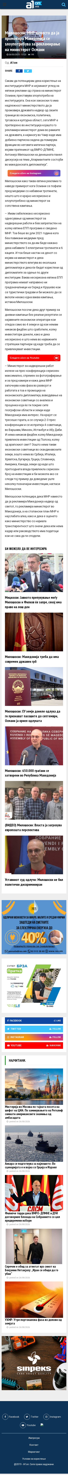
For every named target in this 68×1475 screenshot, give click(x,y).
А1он (13, 62)
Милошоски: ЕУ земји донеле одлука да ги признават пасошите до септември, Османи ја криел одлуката (32, 716)
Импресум (34, 1438)
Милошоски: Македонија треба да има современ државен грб (32, 659)
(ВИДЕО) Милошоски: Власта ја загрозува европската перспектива (33, 827)
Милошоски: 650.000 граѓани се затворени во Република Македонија (30, 773)
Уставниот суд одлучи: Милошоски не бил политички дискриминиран (34, 882)
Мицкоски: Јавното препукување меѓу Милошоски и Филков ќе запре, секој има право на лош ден (33, 602)
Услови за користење (34, 1458)
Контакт (34, 1445)
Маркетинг (34, 1452)
